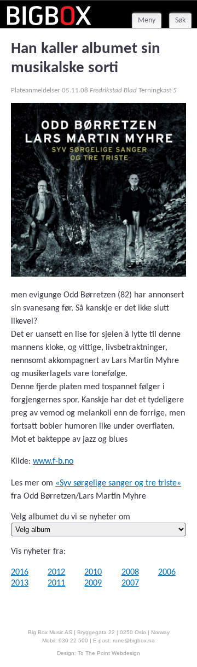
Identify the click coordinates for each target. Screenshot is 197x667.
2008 (130, 572)
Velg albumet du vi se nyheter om (70, 517)
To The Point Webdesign (109, 653)
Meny (146, 20)
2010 (93, 572)
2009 (93, 583)
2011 (56, 583)
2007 (130, 583)
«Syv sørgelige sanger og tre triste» (118, 483)
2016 (19, 572)
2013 (19, 583)
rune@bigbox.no (134, 640)
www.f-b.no (53, 461)
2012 (56, 572)
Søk (180, 20)
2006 (167, 572)
